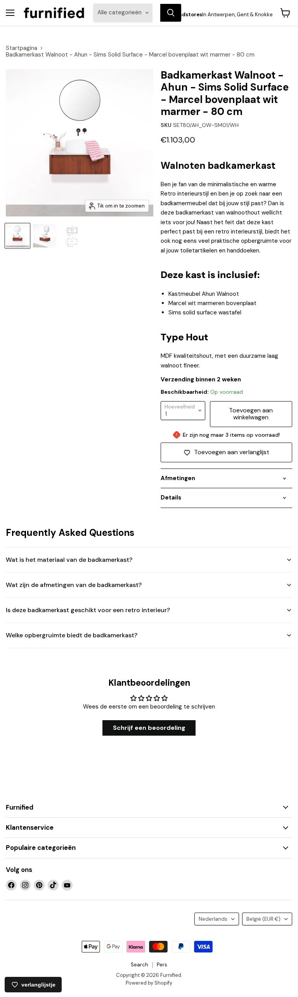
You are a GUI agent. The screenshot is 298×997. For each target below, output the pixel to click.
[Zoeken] (170, 13)
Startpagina (21, 48)
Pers (162, 964)
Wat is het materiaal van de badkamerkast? (69, 560)
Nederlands (213, 919)
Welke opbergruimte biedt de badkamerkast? (71, 635)
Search (139, 964)
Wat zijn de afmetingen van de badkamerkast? (74, 585)
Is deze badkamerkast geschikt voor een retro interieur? (88, 610)
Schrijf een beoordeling (149, 728)
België (263, 919)
